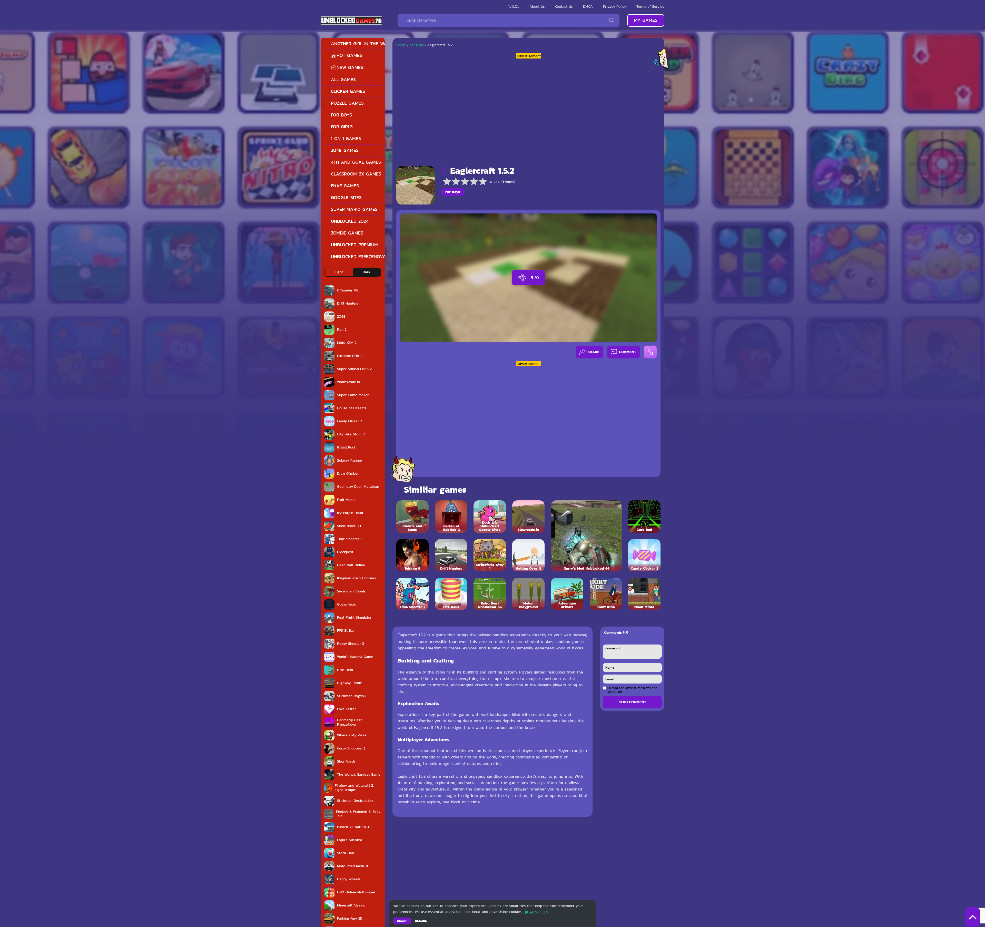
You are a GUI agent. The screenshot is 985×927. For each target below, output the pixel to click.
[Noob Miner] (644, 594)
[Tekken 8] (412, 555)
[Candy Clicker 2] (644, 555)
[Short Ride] (606, 594)
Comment (627, 352)
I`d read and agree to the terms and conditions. (632, 690)
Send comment (632, 702)
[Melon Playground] (528, 594)
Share (593, 352)
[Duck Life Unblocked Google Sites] (490, 516)
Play (534, 277)
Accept (402, 921)
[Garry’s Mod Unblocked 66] (586, 535)
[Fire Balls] (451, 594)
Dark (366, 272)
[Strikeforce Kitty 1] (490, 555)
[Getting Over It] (528, 555)
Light (339, 272)
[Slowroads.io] (528, 516)
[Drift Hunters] (451, 555)
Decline (421, 921)
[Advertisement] (528, 110)
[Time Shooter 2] (412, 594)
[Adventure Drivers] (567, 594)
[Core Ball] (644, 516)
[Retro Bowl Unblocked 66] (490, 594)
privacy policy (536, 911)
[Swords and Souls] (412, 516)
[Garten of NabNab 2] (451, 516)
